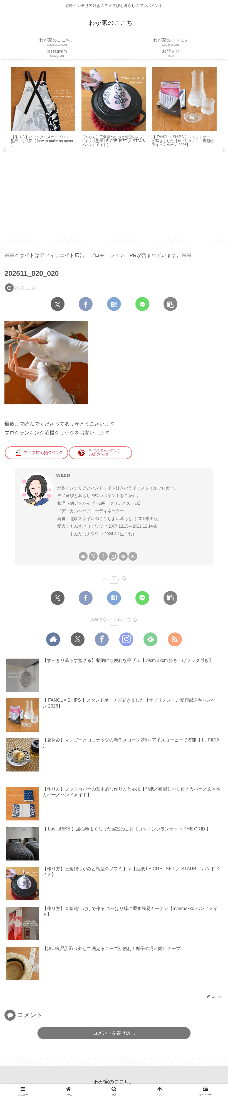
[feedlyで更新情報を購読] (123, 556)
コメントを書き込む (114, 1033)
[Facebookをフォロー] (103, 556)
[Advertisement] (114, 195)
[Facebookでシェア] (86, 304)
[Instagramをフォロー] (113, 556)
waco (63, 475)
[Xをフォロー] (93, 556)
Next (224, 150)
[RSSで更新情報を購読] (132, 556)
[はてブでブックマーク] (114, 304)
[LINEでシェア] (142, 304)
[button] (170, 304)
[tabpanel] (43, 107)
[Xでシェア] (58, 304)
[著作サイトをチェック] (83, 556)
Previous (4, 150)
